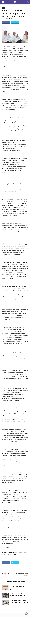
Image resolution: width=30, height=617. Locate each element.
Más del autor (21, 581)
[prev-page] (2, 608)
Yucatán (7, 5)
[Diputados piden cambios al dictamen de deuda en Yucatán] (5, 602)
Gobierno (20, 552)
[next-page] (5, 608)
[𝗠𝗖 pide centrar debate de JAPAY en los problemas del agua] (5, 587)
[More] (21, 22)
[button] (2, 2)
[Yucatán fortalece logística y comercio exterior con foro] (5, 595)
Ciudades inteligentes (12, 552)
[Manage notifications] (26, 613)
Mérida (25, 552)
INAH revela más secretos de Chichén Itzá (8, 572)
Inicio (3, 5)
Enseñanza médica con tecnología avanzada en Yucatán (22, 573)
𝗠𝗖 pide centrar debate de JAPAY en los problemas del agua (18, 587)
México (3, 554)
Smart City (9, 554)
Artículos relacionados (11, 581)
